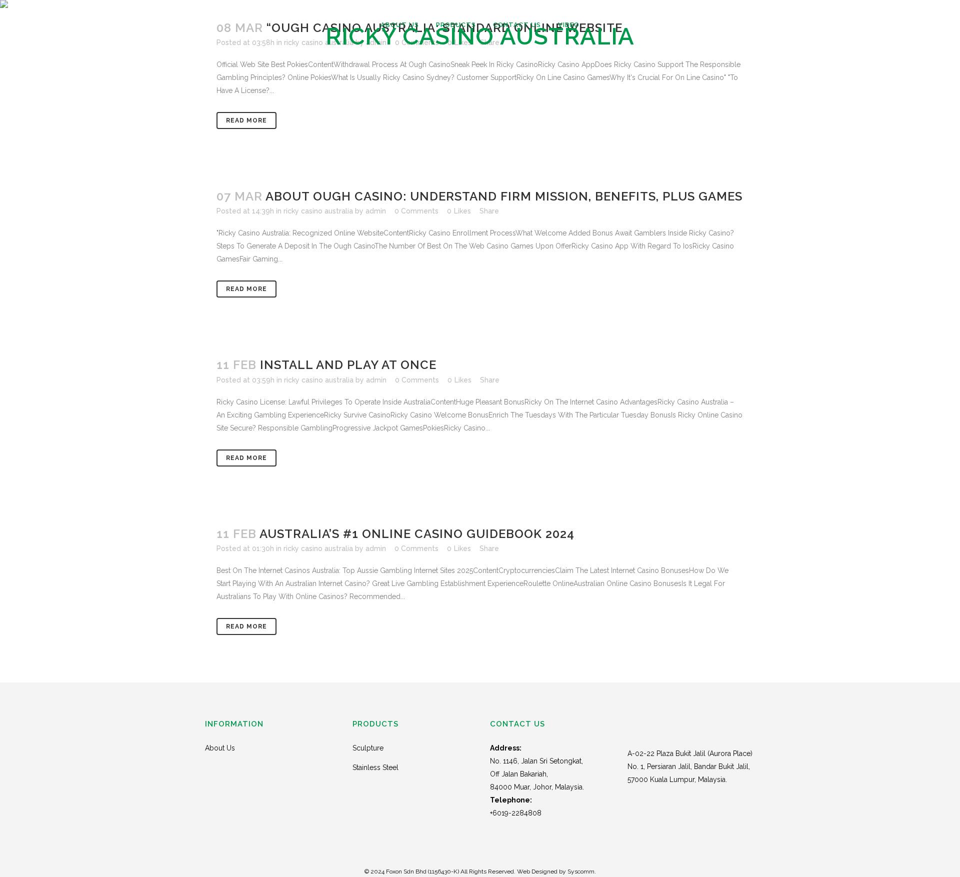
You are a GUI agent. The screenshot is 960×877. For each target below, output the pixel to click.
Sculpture (368, 748)
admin (376, 211)
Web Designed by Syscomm (555, 871)
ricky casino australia (318, 211)
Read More (246, 120)
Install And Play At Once (348, 365)
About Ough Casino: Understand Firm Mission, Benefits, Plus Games (504, 196)
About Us (220, 748)
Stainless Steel (375, 768)
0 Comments (416, 211)
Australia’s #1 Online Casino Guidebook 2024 (417, 533)
